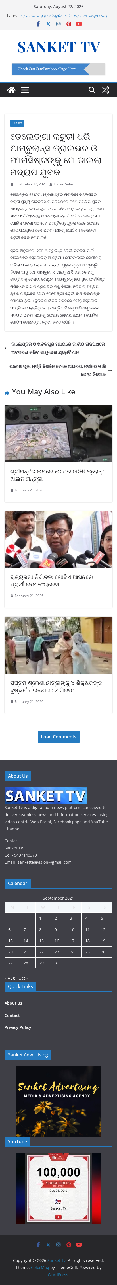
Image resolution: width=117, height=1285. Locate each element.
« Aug (10, 978)
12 (103, 929)
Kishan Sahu (63, 184)
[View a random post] (105, 90)
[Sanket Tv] (11, 90)
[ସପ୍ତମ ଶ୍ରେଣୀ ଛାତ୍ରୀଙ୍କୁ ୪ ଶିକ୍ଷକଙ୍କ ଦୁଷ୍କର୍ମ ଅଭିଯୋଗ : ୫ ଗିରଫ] (58, 620)
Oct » (23, 978)
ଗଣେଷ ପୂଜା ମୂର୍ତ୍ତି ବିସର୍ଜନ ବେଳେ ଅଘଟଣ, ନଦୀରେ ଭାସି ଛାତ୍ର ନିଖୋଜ (57, 370)
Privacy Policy (18, 1027)
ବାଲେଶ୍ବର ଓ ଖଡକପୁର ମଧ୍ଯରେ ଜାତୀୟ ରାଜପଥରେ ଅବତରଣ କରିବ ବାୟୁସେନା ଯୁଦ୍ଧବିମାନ (58, 348)
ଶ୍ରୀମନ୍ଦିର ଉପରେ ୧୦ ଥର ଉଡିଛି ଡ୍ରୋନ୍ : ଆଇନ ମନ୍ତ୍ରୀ (57, 475)
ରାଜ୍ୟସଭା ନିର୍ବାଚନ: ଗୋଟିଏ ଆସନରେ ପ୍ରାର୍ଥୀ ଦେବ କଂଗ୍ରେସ (51, 580)
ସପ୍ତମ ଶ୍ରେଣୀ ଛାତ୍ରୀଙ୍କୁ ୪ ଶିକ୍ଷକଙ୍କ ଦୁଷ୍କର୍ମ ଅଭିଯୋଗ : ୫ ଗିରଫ (56, 686)
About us (13, 1003)
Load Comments (58, 737)
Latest (17, 123)
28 (26, 963)
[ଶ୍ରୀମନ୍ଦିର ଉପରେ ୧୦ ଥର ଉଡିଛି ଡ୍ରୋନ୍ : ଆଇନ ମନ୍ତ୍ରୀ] (58, 409)
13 (10, 940)
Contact (12, 1015)
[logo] (46, 790)
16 (57, 940)
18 (87, 940)
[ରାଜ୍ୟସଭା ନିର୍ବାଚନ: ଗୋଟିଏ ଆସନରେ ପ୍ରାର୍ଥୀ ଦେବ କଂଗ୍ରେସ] (58, 515)
